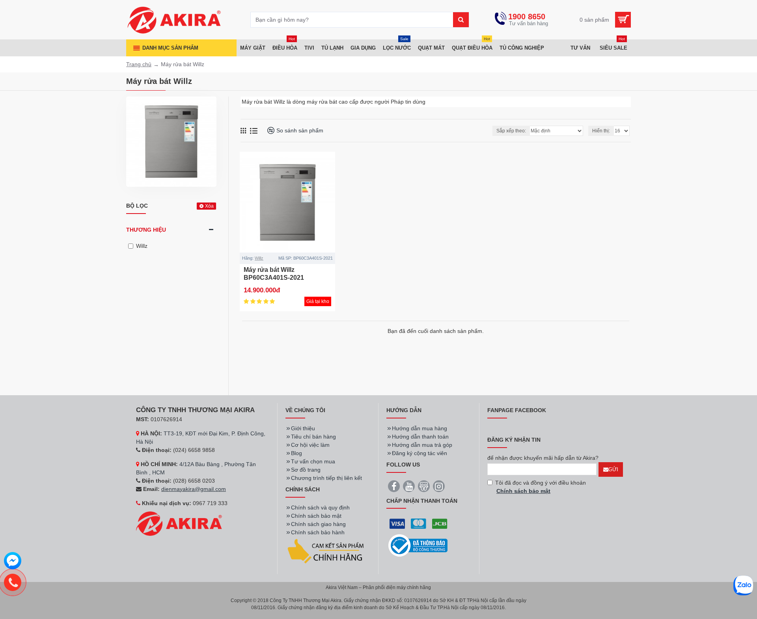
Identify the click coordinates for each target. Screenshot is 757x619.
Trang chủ (138, 64)
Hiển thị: (601, 131)
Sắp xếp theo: (511, 131)
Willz (259, 258)
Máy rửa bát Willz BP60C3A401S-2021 (274, 273)
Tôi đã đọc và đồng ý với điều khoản (540, 487)
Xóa (209, 206)
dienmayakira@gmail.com (193, 489)
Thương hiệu (146, 230)
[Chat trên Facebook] (12, 562)
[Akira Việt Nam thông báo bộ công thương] (417, 545)
